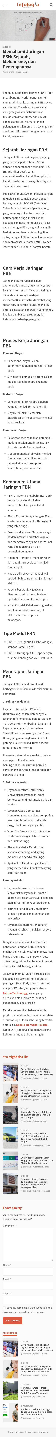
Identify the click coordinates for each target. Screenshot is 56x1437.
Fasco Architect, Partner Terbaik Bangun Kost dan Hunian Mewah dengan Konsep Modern (34, 1183)
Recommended (10, 1333)
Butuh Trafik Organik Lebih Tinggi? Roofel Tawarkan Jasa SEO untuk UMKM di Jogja (37, 1160)
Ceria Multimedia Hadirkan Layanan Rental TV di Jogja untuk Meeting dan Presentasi (37, 1071)
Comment (9, 1225)
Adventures (28, 1406)
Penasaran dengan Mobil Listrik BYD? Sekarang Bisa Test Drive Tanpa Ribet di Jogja (35, 1137)
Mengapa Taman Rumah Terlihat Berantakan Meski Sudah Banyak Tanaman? (35, 1390)
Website (7, 1293)
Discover (27, 1384)
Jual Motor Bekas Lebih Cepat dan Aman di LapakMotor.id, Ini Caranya (37, 1114)
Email (7, 1279)
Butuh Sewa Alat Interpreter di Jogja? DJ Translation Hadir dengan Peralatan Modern (36, 1093)
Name (7, 1265)
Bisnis (8, 47)
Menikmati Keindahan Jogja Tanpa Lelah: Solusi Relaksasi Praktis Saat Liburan (36, 1412)
